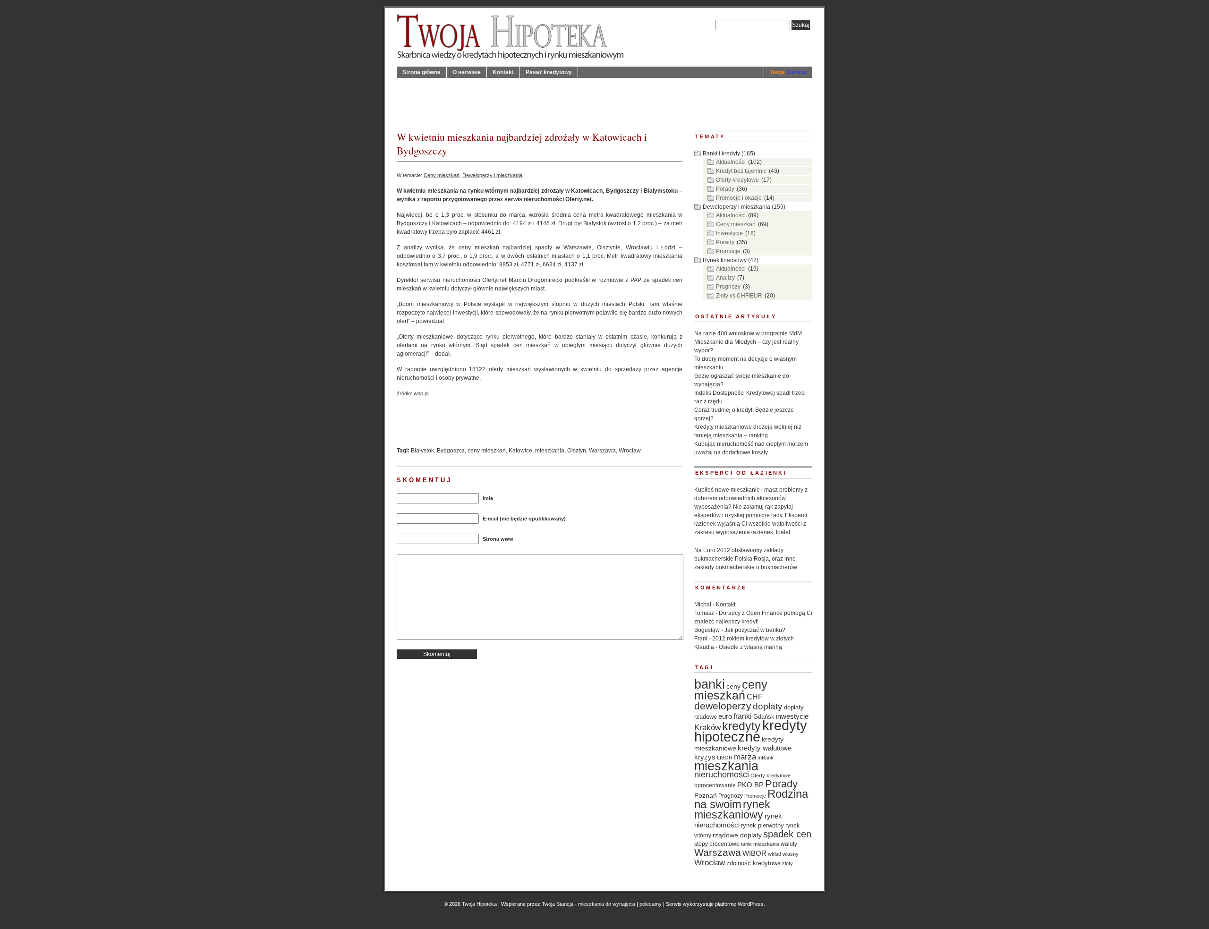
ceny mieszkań (487, 450)
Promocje (728, 251)
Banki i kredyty (721, 153)
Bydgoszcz (451, 450)
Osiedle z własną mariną (750, 647)
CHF (755, 696)
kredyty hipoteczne (750, 730)
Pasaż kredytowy (549, 72)
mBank (766, 757)
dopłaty (768, 706)
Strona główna (421, 72)
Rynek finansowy (725, 260)
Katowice (520, 450)
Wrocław (630, 450)
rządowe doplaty (737, 835)
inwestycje (792, 716)
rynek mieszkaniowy (732, 809)
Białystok (422, 450)
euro (725, 716)
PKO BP (750, 785)
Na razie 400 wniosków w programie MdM (748, 333)
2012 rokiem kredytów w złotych (753, 638)
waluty (789, 844)
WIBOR (754, 853)
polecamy (650, 904)
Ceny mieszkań (442, 175)
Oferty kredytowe (737, 180)
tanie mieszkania (760, 844)
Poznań (705, 795)
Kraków (707, 727)
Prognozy (728, 286)
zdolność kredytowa (753, 863)
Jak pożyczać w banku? (754, 630)
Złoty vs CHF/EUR (739, 295)
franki (742, 716)
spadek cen (787, 834)
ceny (733, 686)
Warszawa (602, 450)
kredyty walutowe (765, 748)
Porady (725, 189)
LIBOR (724, 757)
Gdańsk (764, 717)
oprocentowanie (715, 785)
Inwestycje (729, 233)
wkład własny (783, 854)
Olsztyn (576, 450)
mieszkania (549, 450)
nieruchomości (721, 774)
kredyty (741, 726)
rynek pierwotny (762, 825)
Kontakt (503, 72)
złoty (787, 863)
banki (709, 684)
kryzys (704, 757)
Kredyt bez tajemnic (741, 171)
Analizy (725, 277)
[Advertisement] (569, 99)
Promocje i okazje (739, 198)
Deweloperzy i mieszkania (492, 175)
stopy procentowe (717, 844)
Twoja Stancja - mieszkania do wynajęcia (588, 904)
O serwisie (466, 72)
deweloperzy (722, 705)
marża (745, 756)
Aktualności (731, 162)
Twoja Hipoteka (479, 904)
